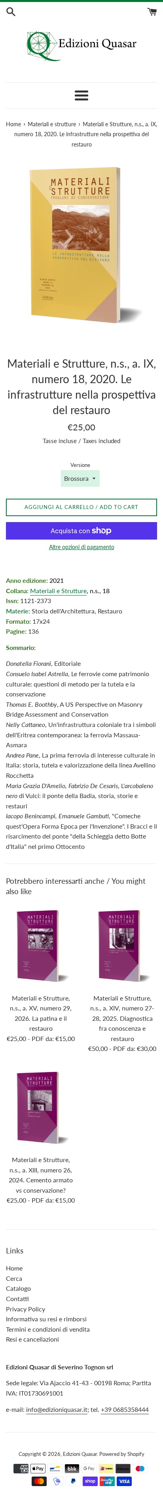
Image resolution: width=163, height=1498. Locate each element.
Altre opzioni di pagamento (81, 547)
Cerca (14, 1278)
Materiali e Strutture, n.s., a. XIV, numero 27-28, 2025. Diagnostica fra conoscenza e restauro (122, 1018)
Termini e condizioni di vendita (48, 1329)
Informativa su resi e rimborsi (46, 1319)
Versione (80, 465)
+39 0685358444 (125, 1409)
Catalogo (18, 1288)
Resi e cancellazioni (32, 1339)
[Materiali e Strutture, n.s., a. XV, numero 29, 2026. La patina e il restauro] (41, 946)
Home (14, 1268)
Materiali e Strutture (58, 590)
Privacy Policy (25, 1309)
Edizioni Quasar (80, 1454)
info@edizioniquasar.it (56, 1409)
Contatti (17, 1298)
